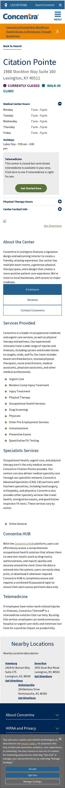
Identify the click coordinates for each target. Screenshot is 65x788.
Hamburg (11, 663)
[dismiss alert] (57, 31)
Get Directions (53, 226)
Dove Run (40, 663)
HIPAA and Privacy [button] (21, 728)
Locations (18, 5)
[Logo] (21, 16)
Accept (32, 769)
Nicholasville (26, 685)
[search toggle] (60, 5)
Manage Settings (32, 781)
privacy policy (28, 743)
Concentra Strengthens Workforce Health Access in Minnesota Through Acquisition (28, 31)
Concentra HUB (24, 543)
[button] (57, 16)
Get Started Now (31, 188)
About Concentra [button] (20, 714)
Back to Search (12, 46)
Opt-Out (32, 775)
